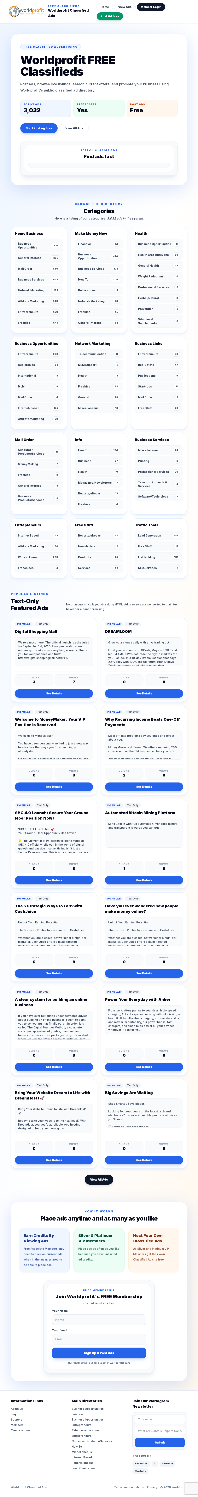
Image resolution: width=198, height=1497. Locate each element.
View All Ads (74, 128)
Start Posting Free (39, 128)
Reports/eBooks (82, 1462)
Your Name (60, 1310)
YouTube (140, 1471)
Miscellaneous (82, 1452)
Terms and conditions (129, 1487)
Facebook (141, 1463)
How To (77, 1446)
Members (17, 1425)
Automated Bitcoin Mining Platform (140, 812)
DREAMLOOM (118, 631)
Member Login (151, 6)
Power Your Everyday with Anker (138, 999)
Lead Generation (83, 1468)
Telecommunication (85, 1430)
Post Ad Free (110, 16)
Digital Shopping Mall (36, 631)
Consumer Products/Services (92, 1441)
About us (17, 1408)
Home (105, 6)
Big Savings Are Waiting (129, 1092)
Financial (78, 1414)
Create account (21, 1430)
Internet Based (82, 1457)
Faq (13, 1414)
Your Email (59, 1330)
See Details (54, 693)
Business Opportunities (88, 1408)
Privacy (152, 1487)
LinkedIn (167, 1463)
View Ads (124, 6)
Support (16, 1419)
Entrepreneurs (81, 1425)
